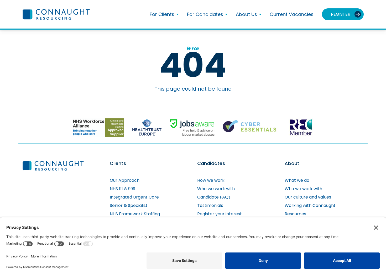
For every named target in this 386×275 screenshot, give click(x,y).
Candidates (211, 164)
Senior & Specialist (129, 205)
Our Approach (124, 180)
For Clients (162, 14)
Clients (118, 164)
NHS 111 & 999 (122, 189)
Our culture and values (308, 197)
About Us (246, 14)
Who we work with (216, 189)
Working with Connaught (310, 205)
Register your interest (219, 214)
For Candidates (205, 14)
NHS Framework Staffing (135, 214)
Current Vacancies (292, 14)
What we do (297, 180)
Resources (295, 214)
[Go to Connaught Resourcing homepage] (56, 14)
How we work (211, 180)
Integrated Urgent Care (134, 197)
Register (340, 14)
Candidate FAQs (214, 197)
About (292, 164)
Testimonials (210, 205)
